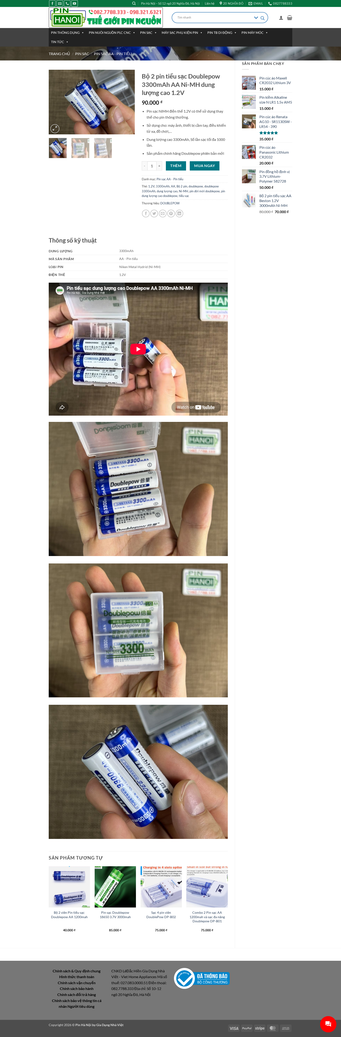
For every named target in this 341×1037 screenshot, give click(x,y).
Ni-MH (183, 191)
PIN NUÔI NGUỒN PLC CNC (110, 33)
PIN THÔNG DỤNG (65, 33)
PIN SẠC (146, 33)
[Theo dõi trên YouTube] (74, 3)
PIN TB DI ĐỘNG (219, 33)
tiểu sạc (184, 196)
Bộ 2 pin (182, 186)
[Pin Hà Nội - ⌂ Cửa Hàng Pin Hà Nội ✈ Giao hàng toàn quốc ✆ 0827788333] (107, 17)
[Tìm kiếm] (134, 3)
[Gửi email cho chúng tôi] (59, 3)
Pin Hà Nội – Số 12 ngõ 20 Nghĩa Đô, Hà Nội (170, 3)
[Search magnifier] (262, 18)
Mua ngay (204, 166)
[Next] (127, 102)
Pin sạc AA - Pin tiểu (113, 53)
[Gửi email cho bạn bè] (163, 213)
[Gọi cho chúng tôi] (67, 3)
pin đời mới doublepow (205, 191)
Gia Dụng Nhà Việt (109, 1025)
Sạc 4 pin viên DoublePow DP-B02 (161, 915)
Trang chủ (59, 53)
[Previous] (56, 102)
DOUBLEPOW (170, 203)
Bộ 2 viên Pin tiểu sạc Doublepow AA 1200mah (69, 915)
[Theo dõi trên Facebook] (52, 3)
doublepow (196, 186)
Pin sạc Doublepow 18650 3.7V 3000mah (115, 915)
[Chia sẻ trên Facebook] (146, 213)
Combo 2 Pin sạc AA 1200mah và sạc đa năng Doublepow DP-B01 (207, 917)
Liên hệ (209, 3)
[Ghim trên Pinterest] (171, 213)
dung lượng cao (167, 191)
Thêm (175, 166)
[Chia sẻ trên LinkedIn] (179, 213)
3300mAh (163, 186)
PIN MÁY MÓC (252, 33)
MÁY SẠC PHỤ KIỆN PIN (180, 33)
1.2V (151, 186)
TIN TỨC (57, 42)
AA (173, 186)
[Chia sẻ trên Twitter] (154, 213)
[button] (281, 18)
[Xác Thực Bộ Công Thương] (202, 978)
